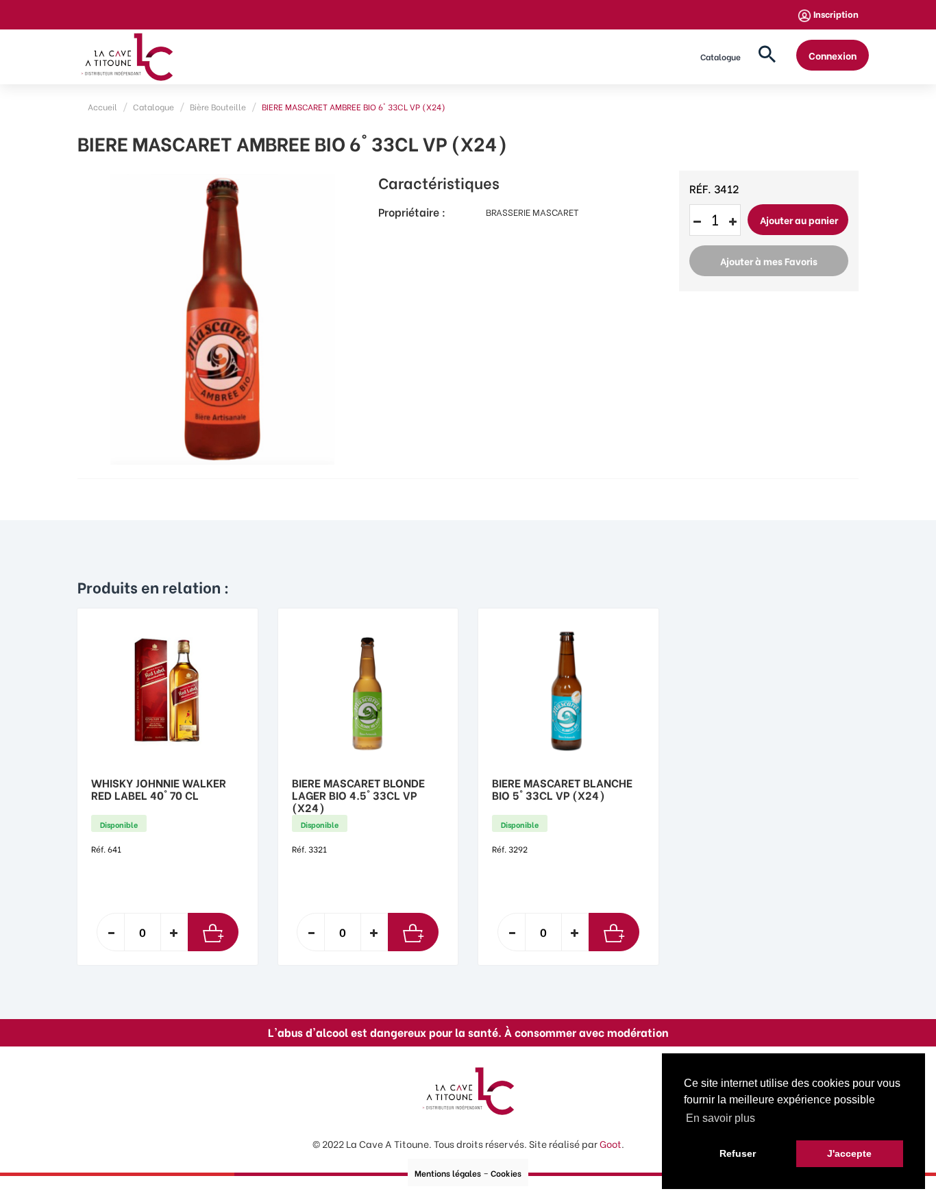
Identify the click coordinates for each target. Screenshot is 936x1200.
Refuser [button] (737, 1153)
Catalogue (720, 56)
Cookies (506, 1173)
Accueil (102, 106)
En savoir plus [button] (720, 1118)
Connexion (833, 55)
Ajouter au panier (799, 219)
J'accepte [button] (849, 1153)
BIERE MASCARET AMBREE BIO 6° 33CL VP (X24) (353, 106)
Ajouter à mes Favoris (768, 261)
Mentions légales (448, 1173)
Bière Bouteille (218, 106)
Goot (610, 1143)
